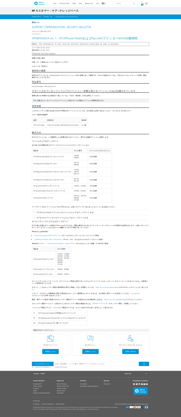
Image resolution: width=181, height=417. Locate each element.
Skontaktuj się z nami (63, 386)
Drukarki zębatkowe (39, 381)
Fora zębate (83, 384)
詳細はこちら (50, 351)
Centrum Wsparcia (62, 384)
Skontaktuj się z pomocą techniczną (67, 17)
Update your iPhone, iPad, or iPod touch (48, 239)
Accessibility (60, 393)
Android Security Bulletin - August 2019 (60, 243)
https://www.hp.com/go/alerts (114, 299)
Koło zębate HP (37, 384)
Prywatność (36, 404)
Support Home (36, 17)
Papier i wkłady (37, 386)
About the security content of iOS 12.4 (47, 235)
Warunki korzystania (47, 404)
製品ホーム (36, 22)
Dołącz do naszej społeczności (41, 393)
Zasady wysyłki (61, 391)
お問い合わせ (130, 351)
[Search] (144, 364)
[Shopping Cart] (142, 3)
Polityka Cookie (60, 404)
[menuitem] (36, 17)
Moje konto (107, 384)
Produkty (46, 17)
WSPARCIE (83, 381)
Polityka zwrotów (62, 388)
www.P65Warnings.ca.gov (140, 404)
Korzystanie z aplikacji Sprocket (89, 386)
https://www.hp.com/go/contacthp (107, 287)
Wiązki (35, 391)
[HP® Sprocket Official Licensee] (39, 3)
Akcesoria (36, 388)
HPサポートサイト (99, 303)
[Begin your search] (134, 3)
